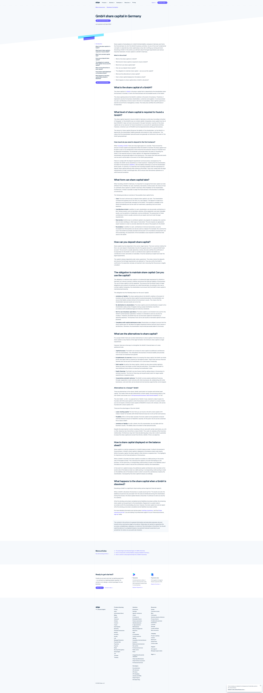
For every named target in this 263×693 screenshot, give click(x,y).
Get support (154, 649)
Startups (135, 611)
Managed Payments (119, 640)
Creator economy (137, 636)
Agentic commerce (137, 613)
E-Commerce (136, 617)
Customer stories (155, 611)
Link (115, 638)
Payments (116, 644)
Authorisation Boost (119, 613)
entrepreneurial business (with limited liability (144, 395)
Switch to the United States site (236, 689)
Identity (116, 632)
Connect (116, 623)
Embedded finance (137, 619)
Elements (116, 628)
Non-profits (135, 646)
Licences (153, 624)
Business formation (112, 7)
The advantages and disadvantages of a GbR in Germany (130, 550)
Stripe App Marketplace (138, 658)
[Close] (260, 686)
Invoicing (116, 634)
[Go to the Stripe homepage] (97, 607)
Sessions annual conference (157, 617)
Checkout (116, 619)
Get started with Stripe (103, 20)
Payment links (117, 642)
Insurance (135, 642)
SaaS (134, 632)
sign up (116, 514)
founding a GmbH (123, 145)
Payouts (116, 646)
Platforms (135, 630)
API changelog (136, 674)
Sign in (153, 2)
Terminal (116, 655)
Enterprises (135, 609)
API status (135, 672)
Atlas (115, 611)
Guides (152, 609)
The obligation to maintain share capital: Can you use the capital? (103, 64)
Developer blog (136, 679)
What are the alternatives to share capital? (103, 68)
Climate (116, 621)
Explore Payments (137, 587)
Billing (115, 615)
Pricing (134, 2)
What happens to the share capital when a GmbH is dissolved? (102, 77)
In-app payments (137, 624)
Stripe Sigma (117, 651)
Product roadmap (155, 635)
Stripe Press (154, 641)
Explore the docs (155, 584)
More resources (100, 7)
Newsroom (153, 639)
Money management (137, 628)
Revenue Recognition (119, 649)
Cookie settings (155, 628)
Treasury (116, 657)
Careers (153, 637)
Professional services (138, 647)
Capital (115, 617)
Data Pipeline (117, 626)
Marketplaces (136, 626)
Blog (152, 613)
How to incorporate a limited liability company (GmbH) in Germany (132, 552)
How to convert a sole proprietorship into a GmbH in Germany (131, 554)
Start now (99, 587)
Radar (115, 647)
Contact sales (161, 2)
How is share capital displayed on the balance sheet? (103, 72)
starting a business (147, 510)
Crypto (115, 624)
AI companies (136, 634)
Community (154, 615)
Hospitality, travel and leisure (139, 640)
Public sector (136, 649)
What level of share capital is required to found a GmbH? (103, 51)
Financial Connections (119, 630)
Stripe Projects (136, 677)
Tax (115, 653)
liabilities (132, 164)
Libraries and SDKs (137, 675)
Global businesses (137, 623)
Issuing (115, 636)
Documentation (136, 668)
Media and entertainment (139, 644)
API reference (136, 670)
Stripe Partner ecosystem (139, 660)
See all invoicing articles (102, 553)
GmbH (128, 91)
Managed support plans (156, 650)
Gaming (134, 638)
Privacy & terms (155, 619)
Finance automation (137, 621)
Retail (134, 651)
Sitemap (153, 626)
